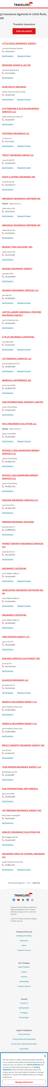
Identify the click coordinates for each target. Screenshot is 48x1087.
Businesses (24, 941)
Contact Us (24, 1003)
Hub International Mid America (20, 788)
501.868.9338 (10, 388)
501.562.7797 (10, 753)
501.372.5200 (10, 73)
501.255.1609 (10, 119)
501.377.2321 (9, 141)
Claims (24, 945)
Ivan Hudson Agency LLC (16, 636)
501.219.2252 (9, 818)
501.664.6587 (10, 796)
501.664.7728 (10, 508)
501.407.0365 (10, 840)
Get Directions (7, 56)
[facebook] (15, 900)
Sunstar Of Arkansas (14, 86)
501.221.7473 (10, 51)
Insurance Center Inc (14, 568)
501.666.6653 (10, 298)
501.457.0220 (10, 436)
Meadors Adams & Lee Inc (16, 65)
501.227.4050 (10, 323)
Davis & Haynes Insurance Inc (18, 176)
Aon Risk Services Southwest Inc (21, 658)
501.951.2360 (10, 255)
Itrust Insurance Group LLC (18, 155)
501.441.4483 (10, 644)
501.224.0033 (10, 163)
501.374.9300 (10, 666)
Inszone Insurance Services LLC (20, 500)
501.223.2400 (10, 576)
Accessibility (24, 1049)
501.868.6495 (10, 530)
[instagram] (33, 900)
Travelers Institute (24, 986)
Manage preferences (24, 1082)
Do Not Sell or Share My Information (24, 1044)
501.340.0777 (10, 185)
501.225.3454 (10, 95)
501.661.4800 (10, 710)
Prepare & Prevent (24, 950)
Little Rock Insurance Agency (19, 43)
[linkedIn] (28, 900)
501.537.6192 (9, 211)
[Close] (45, 1056)
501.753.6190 (10, 688)
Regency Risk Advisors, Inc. (17, 246)
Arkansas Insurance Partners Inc (21, 198)
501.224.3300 (10, 410)
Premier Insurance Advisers (18, 521)
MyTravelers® (24, 1008)
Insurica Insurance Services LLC (20, 290)
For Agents (24, 1013)
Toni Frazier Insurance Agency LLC (21, 766)
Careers (24, 972)
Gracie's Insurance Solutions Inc (21, 832)
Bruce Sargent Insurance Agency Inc (23, 745)
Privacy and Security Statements (24, 1039)
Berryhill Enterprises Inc (16, 380)
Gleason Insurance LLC (15, 680)
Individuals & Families (24, 936)
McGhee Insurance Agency (17, 268)
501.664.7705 (10, 461)
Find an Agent (24, 1018)
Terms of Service (24, 1034)
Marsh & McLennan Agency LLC (19, 701)
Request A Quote (24, 56)
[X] (24, 900)
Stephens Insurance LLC (15, 133)
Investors (24, 977)
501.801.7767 (10, 865)
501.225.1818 (9, 775)
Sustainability (24, 981)
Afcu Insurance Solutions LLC (19, 423)
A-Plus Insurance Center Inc (18, 336)
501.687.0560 (10, 366)
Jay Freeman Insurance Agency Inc (21, 810)
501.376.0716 (10, 554)
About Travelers (24, 967)
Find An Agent (24, 31)
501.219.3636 (10, 345)
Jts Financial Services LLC (16, 358)
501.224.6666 (10, 276)
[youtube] (19, 900)
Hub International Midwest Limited (22, 402)
